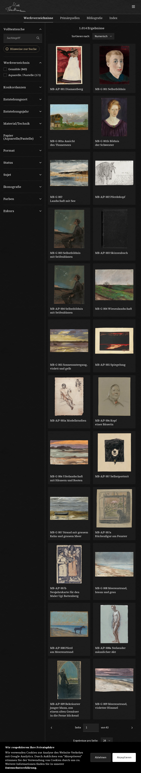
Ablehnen (100, 757)
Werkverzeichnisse (38, 18)
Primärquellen (70, 18)
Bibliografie (94, 18)
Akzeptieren (124, 757)
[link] (51, 727)
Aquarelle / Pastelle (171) (24, 75)
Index (113, 18)
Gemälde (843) (17, 69)
